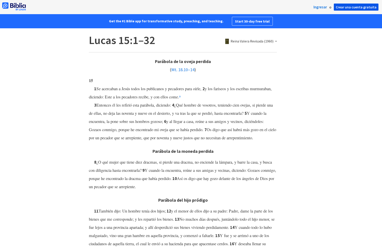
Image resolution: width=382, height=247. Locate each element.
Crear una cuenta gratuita (356, 7)
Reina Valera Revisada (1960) (252, 41)
